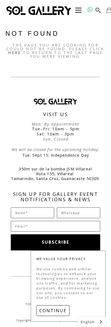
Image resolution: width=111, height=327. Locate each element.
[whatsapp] (90, 9)
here (14, 52)
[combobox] (92, 322)
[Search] (98, 10)
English (88, 321)
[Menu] (78, 10)
